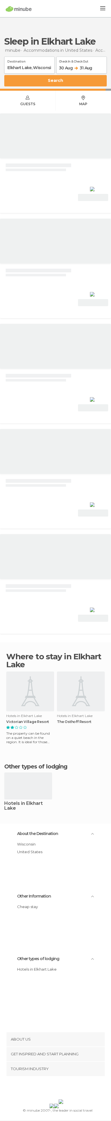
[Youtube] (69, 1089)
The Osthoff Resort (74, 722)
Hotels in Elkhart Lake (23, 806)
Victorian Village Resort (27, 722)
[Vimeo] (61, 1089)
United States (29, 851)
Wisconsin (26, 844)
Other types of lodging (38, 958)
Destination (16, 60)
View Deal (93, 197)
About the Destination (37, 833)
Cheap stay (27, 906)
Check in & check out (73, 60)
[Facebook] (46, 1089)
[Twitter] (54, 1089)
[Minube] (19, 9)
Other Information (34, 896)
